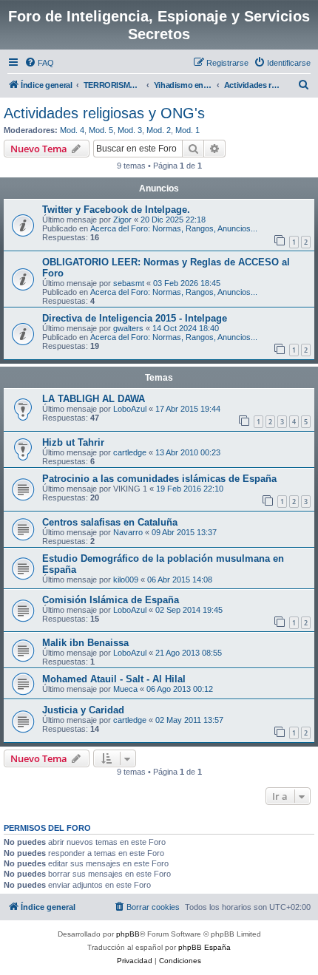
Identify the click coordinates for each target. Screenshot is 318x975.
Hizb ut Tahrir (73, 442)
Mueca (125, 688)
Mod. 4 (72, 130)
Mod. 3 (130, 130)
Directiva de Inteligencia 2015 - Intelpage (134, 318)
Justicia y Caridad (83, 710)
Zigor (122, 219)
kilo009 (125, 579)
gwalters (128, 328)
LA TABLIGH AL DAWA (93, 398)
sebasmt (128, 283)
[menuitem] (39, 63)
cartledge (129, 452)
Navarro (128, 532)
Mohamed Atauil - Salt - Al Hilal (114, 678)
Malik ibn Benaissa (85, 642)
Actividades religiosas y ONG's (104, 113)
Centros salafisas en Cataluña (109, 522)
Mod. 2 (158, 130)
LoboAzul (129, 408)
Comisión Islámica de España (110, 599)
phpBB (128, 934)
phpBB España (204, 947)
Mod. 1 (187, 130)
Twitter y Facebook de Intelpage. (116, 209)
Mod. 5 (101, 130)
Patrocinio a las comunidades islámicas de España (159, 478)
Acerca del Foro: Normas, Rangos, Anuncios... (173, 228)
